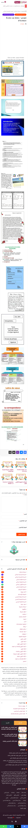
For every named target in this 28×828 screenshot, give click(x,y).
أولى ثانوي (23, 639)
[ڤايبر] (17, 452)
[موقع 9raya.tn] (20, 2)
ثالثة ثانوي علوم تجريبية (19, 654)
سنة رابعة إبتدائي (12, 803)
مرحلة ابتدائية (17, 11)
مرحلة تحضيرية (22, 607)
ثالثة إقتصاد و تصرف (20, 659)
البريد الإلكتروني (23, 521)
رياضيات (24, 614)
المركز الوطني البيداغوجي (19, 711)
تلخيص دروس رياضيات (13, 753)
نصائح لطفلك (23, 629)
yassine (25, 755)
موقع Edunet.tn (21, 706)
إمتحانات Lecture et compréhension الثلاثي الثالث (13, 6)
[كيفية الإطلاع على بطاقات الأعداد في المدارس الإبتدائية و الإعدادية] (22, 729)
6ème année (24, 792)
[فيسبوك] (25, 452)
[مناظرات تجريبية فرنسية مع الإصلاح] (7, 464)
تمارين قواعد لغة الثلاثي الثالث (14, 755)
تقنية (24, 619)
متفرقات (24, 634)
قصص (24, 661)
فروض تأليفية (23, 808)
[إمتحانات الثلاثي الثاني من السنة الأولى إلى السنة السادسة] (22, 736)
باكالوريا (24, 609)
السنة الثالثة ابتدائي (21, 579)
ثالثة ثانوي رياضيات (21, 651)
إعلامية (21, 624)
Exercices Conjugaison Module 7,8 (8, 483)
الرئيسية (23, 11)
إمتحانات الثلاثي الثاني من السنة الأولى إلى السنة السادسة (9, 735)
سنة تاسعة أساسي (17, 800)
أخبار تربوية (23, 592)
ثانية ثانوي (23, 641)
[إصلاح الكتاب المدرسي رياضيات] (22, 743)
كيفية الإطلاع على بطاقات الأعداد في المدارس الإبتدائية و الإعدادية (9, 728)
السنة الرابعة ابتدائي (21, 582)
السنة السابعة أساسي (20, 597)
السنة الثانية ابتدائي (21, 587)
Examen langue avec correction (22, 470)
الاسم (25, 514)
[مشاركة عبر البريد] (13, 452)
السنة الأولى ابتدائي (21, 584)
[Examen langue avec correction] (21, 464)
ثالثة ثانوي (23, 649)
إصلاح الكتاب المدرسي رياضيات (10, 741)
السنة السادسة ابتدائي (8, 15)
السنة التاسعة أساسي (20, 599)
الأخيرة (7, 723)
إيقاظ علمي (23, 795)
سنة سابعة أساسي (22, 806)
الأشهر (20, 723)
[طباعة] (10, 452)
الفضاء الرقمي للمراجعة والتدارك (18, 714)
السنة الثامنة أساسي (21, 602)
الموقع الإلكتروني (23, 527)
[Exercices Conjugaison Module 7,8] (7, 477)
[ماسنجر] (21, 452)
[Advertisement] (14, 40)
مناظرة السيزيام (22, 589)
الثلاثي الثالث (9, 795)
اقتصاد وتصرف (22, 617)
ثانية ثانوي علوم (21, 644)
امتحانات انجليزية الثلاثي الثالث (21, 483)
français (18, 792)
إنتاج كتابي (6, 792)
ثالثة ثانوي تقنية (21, 656)
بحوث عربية (23, 604)
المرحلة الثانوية (22, 636)
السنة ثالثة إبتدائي (14, 798)
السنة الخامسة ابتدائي (8, 11)
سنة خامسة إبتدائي (22, 803)
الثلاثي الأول (16, 795)
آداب (25, 622)
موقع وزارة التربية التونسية (19, 709)
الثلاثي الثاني (23, 798)
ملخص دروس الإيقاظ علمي (16, 758)
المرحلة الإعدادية (22, 594)
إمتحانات (12, 792)
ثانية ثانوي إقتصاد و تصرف (19, 646)
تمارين (7, 798)
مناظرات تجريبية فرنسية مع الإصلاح (7, 470)
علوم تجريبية (23, 612)
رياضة (24, 626)
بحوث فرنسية (23, 631)
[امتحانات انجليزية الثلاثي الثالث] (21, 477)
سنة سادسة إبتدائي (11, 806)
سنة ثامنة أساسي (6, 800)
